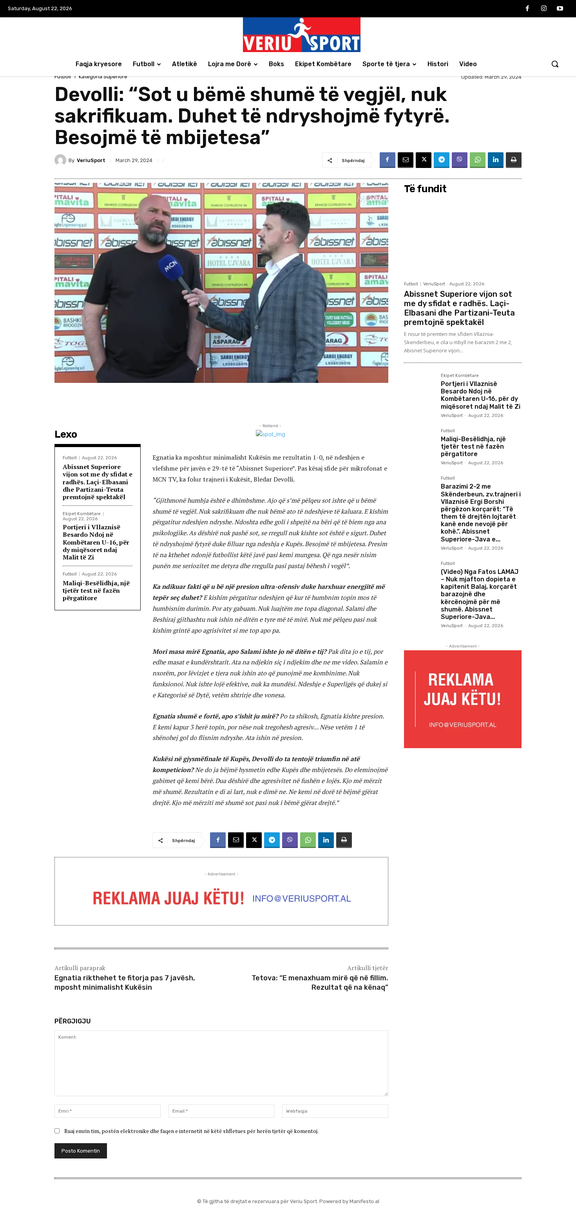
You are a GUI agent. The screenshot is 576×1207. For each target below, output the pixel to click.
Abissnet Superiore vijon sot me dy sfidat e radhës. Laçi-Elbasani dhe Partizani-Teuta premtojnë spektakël (97, 481)
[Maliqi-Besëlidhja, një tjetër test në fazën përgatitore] (419, 444)
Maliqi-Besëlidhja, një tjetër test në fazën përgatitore (96, 590)
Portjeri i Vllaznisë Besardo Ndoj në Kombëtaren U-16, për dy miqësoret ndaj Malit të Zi (96, 542)
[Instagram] (544, 9)
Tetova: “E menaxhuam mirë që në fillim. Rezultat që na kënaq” (320, 982)
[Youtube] (560, 9)
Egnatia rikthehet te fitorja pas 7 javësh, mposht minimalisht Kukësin (124, 982)
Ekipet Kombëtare (82, 514)
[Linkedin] (496, 160)
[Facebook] (527, 9)
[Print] (514, 160)
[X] (423, 160)
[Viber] (459, 160)
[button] (555, 64)
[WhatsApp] (477, 160)
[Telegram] (441, 160)
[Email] (405, 160)
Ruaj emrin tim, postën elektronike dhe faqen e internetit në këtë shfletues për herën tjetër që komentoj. (191, 1131)
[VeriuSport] (61, 160)
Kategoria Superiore (103, 76)
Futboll (62, 76)
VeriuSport (91, 160)
